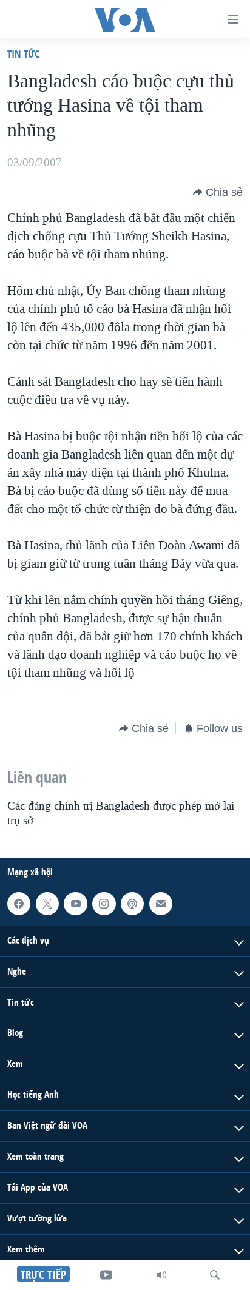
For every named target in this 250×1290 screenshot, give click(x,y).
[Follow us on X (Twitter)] (47, 903)
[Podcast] (132, 903)
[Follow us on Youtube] (75, 903)
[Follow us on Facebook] (18, 903)
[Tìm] (215, 1275)
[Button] (218, 192)
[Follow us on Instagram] (103, 903)
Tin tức (23, 54)
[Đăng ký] (160, 903)
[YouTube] (106, 1275)
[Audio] (161, 1275)
